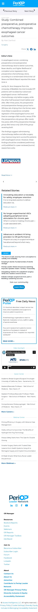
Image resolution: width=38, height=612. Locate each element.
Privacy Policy (5, 605)
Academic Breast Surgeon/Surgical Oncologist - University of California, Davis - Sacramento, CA (18, 380)
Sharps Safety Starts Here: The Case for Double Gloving (18, 439)
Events (6, 526)
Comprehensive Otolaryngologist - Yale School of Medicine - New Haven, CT (18, 405)
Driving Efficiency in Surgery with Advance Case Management (18, 423)
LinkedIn (7, 561)
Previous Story (10, 11)
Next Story (29, 11)
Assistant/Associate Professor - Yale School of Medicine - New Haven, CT (17, 387)
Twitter (7, 564)
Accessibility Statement (14, 596)
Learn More (19, 287)
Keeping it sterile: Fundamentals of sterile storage (17, 262)
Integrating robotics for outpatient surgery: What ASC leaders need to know (17, 272)
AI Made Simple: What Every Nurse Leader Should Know (16, 457)
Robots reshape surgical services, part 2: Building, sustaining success (16, 277)
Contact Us (8, 574)
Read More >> (6, 175)
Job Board (8, 539)
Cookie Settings (18, 605)
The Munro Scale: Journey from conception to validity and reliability (18, 257)
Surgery (4, 45)
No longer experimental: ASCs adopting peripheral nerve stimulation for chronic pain (17, 215)
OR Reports (8, 532)
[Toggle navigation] (3, 3)
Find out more (9, 207)
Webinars (8, 529)
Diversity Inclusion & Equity (15, 593)
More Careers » (7, 412)
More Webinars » (8, 463)
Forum (7, 555)
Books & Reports (10, 523)
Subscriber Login (11, 551)
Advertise (8, 580)
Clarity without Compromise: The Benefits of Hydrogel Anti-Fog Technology (17, 431)
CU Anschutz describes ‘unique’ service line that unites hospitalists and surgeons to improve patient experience (18, 309)
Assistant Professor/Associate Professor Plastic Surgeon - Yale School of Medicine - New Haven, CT (18, 396)
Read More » (8, 341)
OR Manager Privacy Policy (15, 590)
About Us (8, 577)
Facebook (8, 558)
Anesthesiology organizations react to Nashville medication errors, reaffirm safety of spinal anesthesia (18, 320)
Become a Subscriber (12, 548)
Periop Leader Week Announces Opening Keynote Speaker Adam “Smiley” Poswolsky (18, 267)
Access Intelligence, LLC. (12, 603)
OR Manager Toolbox (12, 536)
